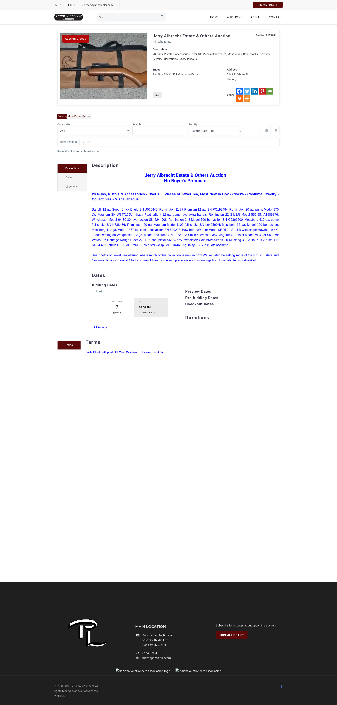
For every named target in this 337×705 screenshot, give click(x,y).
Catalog (62, 116)
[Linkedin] (254, 91)
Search (136, 124)
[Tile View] (266, 130)
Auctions (234, 17)
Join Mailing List (268, 4)
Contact (276, 17)
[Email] (269, 91)
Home (214, 17)
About (255, 17)
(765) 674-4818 (67, 5)
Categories (63, 124)
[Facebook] (239, 91)
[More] (247, 98)
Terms (86, 116)
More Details (74, 116)
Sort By (193, 124)
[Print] (239, 98)
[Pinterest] (262, 91)
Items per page (68, 141)
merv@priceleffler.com (99, 5)
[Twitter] (247, 91)
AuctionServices (88, 691)
